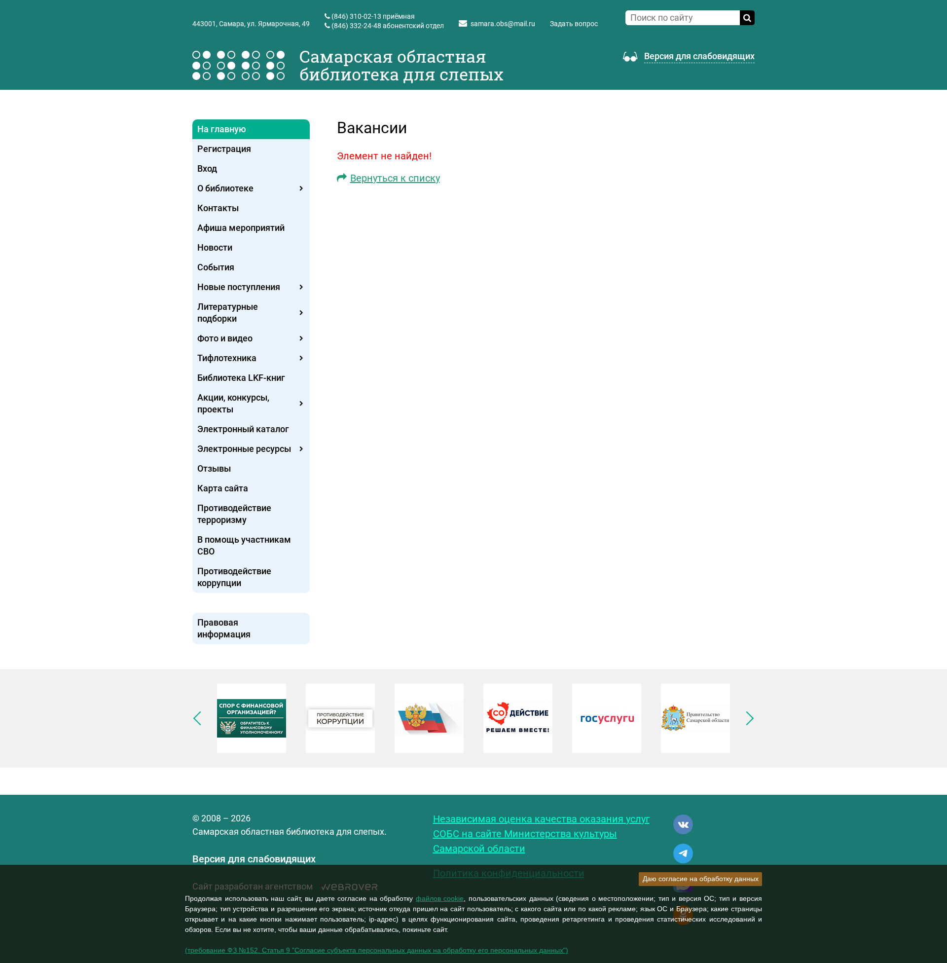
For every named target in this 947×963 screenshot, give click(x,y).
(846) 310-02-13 (356, 16)
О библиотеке (225, 188)
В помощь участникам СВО (244, 545)
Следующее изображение (747, 718)
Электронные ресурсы (244, 449)
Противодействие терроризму (234, 514)
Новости (214, 247)
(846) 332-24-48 (356, 26)
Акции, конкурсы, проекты (233, 403)
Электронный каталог (243, 429)
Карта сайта (222, 488)
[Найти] (747, 17)
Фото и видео (225, 338)
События (215, 267)
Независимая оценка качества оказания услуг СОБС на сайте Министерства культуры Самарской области (541, 833)
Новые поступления (238, 287)
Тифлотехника (226, 358)
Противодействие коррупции (234, 577)
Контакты (218, 208)
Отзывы (214, 468)
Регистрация (224, 149)
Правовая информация (224, 628)
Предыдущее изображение (200, 718)
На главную (221, 129)
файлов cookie (440, 898)
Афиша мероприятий (241, 227)
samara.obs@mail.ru (503, 24)
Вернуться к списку (395, 178)
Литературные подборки (227, 312)
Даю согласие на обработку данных (701, 879)
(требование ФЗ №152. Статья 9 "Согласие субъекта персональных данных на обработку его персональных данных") (376, 950)
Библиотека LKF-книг (241, 377)
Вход (207, 168)
